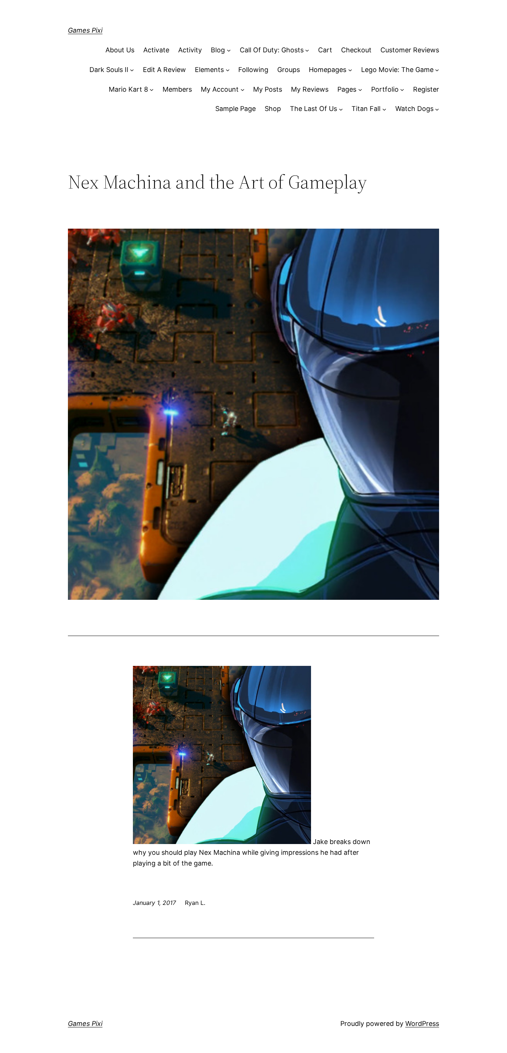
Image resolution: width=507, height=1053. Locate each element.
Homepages (327, 69)
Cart (325, 50)
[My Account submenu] (243, 90)
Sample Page (235, 108)
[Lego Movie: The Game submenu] (437, 70)
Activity (190, 50)
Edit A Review (164, 69)
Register (426, 89)
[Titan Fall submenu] (384, 109)
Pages (346, 89)
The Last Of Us (313, 108)
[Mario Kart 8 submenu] (152, 90)
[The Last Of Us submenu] (341, 109)
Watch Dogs (414, 108)
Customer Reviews (409, 50)
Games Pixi (85, 30)
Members (177, 89)
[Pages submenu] (360, 90)
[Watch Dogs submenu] (437, 109)
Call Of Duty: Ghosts (272, 50)
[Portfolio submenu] (402, 90)
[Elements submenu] (228, 70)
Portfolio (385, 89)
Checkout (356, 50)
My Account (220, 89)
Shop (273, 108)
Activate (156, 50)
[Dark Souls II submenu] (132, 70)
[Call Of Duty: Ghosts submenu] (307, 50)
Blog (218, 50)
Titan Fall (365, 108)
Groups (288, 69)
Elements (209, 69)
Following (253, 69)
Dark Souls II (108, 69)
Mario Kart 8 (128, 89)
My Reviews (309, 89)
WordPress (422, 1023)
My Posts (267, 89)
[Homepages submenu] (350, 70)
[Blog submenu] (229, 50)
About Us (119, 50)
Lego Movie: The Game (397, 69)
